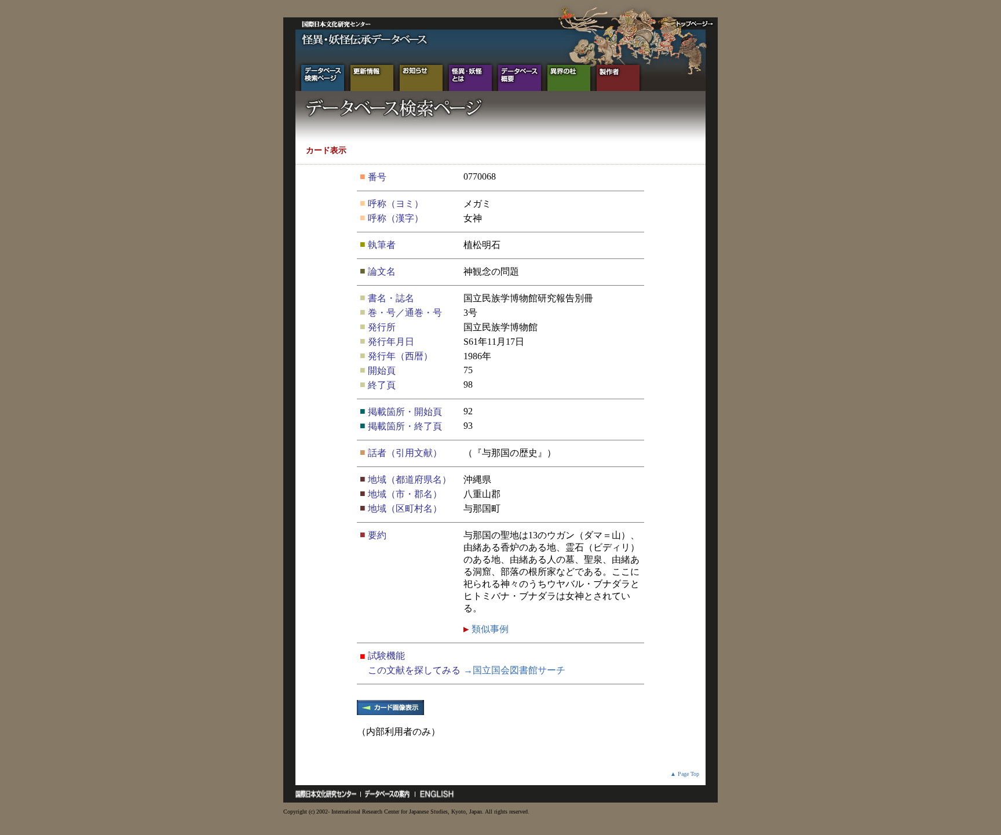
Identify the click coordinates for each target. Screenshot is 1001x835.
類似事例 (489, 629)
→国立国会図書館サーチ (514, 670)
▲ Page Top (684, 774)
